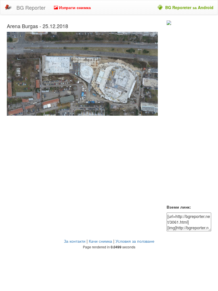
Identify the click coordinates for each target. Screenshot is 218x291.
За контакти (74, 241)
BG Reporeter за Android (189, 7)
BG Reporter (30, 7)
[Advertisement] (189, 116)
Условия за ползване (135, 241)
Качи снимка (100, 241)
